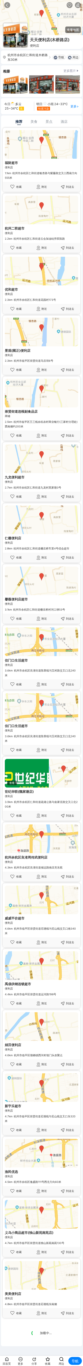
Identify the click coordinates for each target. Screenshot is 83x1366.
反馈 (78, 5)
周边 (75, 57)
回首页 (7, 1363)
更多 (20, 1363)
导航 (61, 57)
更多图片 (70, 71)
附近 (44, 186)
